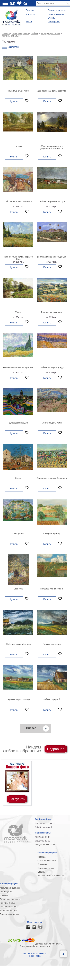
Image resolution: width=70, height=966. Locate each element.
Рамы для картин (8, 910)
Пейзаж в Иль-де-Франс (51, 589)
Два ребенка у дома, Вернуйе (52, 91)
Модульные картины (10, 888)
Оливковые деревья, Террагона (52, 478)
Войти (29, 21)
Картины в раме (7, 903)
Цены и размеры (56, 14)
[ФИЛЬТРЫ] (4, 47)
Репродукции (6, 892)
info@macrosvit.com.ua (46, 844)
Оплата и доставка (57, 10)
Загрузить (17, 799)
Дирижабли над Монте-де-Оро (51, 257)
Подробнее (55, 749)
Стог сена (18, 589)
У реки (18, 312)
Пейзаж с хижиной (52, 644)
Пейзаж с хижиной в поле (18, 644)
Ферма (18, 478)
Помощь (30, 10)
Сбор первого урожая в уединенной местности (51, 147)
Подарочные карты (9, 914)
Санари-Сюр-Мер (51, 533)
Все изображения (8, 907)
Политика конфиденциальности (35, 946)
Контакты (30, 14)
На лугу (18, 146)
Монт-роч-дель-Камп (52, 423)
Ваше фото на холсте (10, 899)
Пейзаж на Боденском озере (18, 201)
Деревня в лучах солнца (18, 699)
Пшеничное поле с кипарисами (18, 367)
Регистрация (54, 21)
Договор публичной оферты (48, 944)
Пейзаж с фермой (51, 699)
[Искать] (68, 3)
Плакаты (4, 895)
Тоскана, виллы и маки (52, 312)
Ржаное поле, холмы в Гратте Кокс (18, 258)
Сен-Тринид (18, 533)
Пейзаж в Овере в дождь (52, 367)
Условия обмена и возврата (51, 875)
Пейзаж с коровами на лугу (52, 201)
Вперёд (31, 728)
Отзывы (52, 18)
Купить (14, 101)
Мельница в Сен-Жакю (18, 91)
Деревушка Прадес (18, 423)
